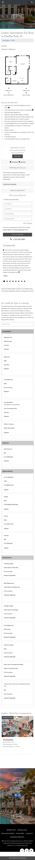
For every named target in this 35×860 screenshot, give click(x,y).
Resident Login (11, 830)
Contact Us (29, 833)
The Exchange (8, 739)
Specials (22, 162)
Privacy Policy (7, 229)
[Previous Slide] (4, 733)
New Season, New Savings (17, 858)
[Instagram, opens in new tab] (19, 795)
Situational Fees (7, 557)
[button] (29, 2)
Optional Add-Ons (8, 471)
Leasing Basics (7, 331)
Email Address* (9, 214)
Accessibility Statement (17, 837)
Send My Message (17, 234)
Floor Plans (6, 40)
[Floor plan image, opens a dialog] (17, 69)
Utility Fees (6, 443)
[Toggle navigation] (2, 2)
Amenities (15, 162)
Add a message (27, 223)
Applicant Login (22, 830)
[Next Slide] (30, 733)
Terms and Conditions (7, 833)
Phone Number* (10, 219)
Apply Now (18, 156)
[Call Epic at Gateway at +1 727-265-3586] (32, 2)
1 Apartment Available (9, 184)
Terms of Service (19, 229)
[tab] (4, 281)
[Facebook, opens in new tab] (15, 795)
